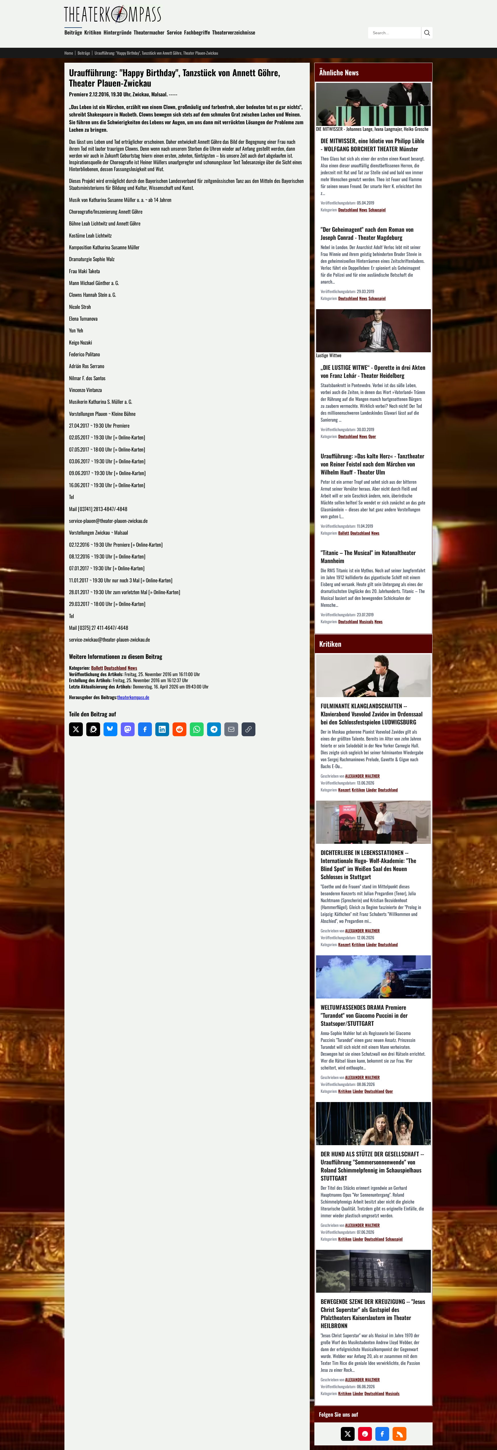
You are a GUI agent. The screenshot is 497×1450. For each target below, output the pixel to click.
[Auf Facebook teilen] (145, 729)
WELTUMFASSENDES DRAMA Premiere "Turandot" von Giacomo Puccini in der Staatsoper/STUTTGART (364, 1015)
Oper (372, 436)
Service (174, 32)
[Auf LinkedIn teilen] (162, 729)
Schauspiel (377, 209)
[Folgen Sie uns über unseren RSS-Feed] (399, 1434)
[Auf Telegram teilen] (214, 729)
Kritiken (92, 32)
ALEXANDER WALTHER (362, 776)
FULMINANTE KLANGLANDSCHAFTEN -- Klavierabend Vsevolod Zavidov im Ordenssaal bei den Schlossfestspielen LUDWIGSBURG (372, 713)
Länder (371, 790)
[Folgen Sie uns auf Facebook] (382, 1434)
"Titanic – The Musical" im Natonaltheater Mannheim (368, 556)
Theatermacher (149, 32)
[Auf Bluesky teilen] (110, 729)
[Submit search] (427, 33)
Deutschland (115, 667)
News (132, 667)
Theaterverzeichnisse (233, 32)
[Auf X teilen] (76, 729)
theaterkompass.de (133, 697)
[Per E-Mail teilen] (231, 729)
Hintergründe (117, 32)
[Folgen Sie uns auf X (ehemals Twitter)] (348, 1434)
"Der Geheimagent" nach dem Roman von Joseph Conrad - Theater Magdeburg (367, 233)
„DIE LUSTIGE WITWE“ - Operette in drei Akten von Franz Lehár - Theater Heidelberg (373, 371)
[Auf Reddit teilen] (179, 729)
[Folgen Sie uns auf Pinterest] (365, 1434)
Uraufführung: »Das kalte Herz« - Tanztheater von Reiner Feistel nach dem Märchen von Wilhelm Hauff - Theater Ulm (372, 464)
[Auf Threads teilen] (93, 729)
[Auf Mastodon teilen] (128, 729)
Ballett (97, 667)
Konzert (344, 790)
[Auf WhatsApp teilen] (197, 729)
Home (68, 53)
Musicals (366, 621)
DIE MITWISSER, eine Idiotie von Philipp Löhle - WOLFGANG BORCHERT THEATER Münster (372, 144)
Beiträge (73, 32)
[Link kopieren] (248, 729)
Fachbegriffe (197, 32)
